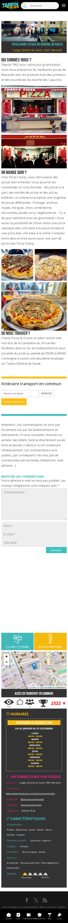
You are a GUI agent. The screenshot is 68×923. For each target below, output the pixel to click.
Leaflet (33, 687)
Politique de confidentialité (23, 907)
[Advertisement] (34, 599)
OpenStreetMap (47, 687)
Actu (18, 918)
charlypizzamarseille (31, 805)
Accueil (9, 918)
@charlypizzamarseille (32, 799)
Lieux (59, 918)
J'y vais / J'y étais (17, 647)
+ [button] (6, 656)
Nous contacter (47, 907)
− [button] (6, 662)
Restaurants (39, 918)
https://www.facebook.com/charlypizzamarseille (30, 793)
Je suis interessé (50, 647)
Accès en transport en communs (34, 693)
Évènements (28, 918)
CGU (5, 907)
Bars (50, 918)
